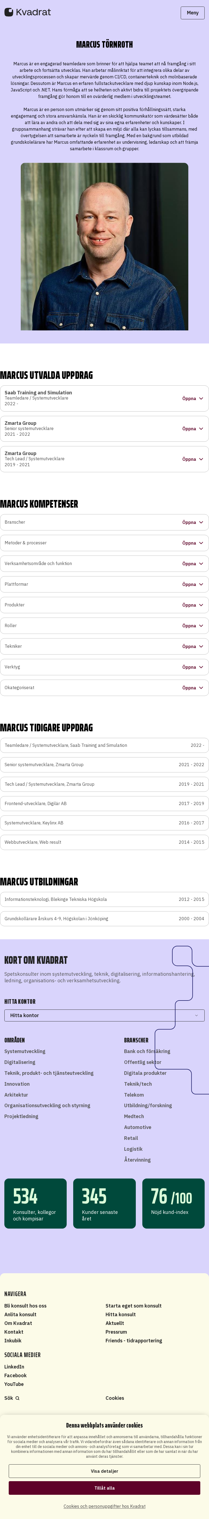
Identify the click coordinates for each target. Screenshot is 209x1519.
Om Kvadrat (18, 1323)
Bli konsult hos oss (25, 1306)
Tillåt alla (104, 1488)
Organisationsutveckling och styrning (47, 1105)
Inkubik (12, 1340)
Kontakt (13, 1332)
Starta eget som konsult (134, 1306)
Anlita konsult (20, 1314)
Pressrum (116, 1332)
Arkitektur (16, 1095)
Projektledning (21, 1116)
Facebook (15, 1375)
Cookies (115, 1398)
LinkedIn (14, 1367)
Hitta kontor (24, 1015)
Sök (8, 1398)
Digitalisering (19, 1062)
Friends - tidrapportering (134, 1340)
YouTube (14, 1384)
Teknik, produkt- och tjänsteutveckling (49, 1073)
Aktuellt (115, 1323)
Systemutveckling (24, 1051)
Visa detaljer (104, 1471)
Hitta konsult (121, 1314)
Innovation (17, 1084)
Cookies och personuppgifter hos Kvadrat (105, 1506)
